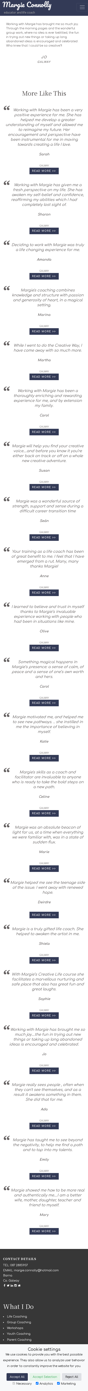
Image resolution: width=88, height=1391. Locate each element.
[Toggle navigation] (82, 7)
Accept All (17, 1376)
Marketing (68, 1383)
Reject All (71, 1376)
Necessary (24, 1383)
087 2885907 (19, 1265)
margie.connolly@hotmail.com (36, 1270)
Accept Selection (45, 1376)
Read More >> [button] (44, 171)
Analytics (46, 1383)
